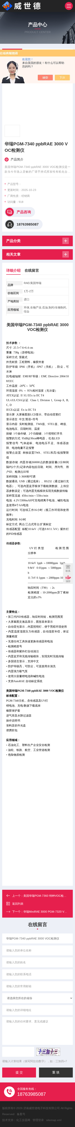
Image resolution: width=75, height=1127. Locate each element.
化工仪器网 (23, 1120)
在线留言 (32, 270)
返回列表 (17, 903)
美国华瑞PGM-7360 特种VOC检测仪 (46, 895)
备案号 (21, 1114)
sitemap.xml (53, 1120)
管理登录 (38, 1120)
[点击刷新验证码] (48, 1052)
